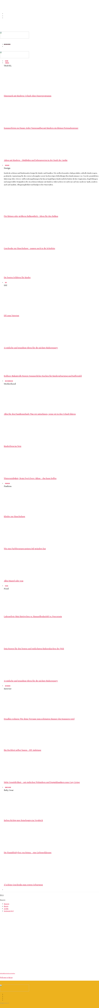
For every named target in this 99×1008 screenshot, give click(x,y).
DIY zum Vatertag (11, 315)
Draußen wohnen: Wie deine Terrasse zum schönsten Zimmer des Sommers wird (39, 719)
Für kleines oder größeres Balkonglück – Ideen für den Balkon (31, 216)
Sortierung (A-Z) (9, 911)
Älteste (6, 906)
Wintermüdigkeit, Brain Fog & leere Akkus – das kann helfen (30, 478)
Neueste (6, 904)
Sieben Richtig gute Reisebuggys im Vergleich (23, 820)
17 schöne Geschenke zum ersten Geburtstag (23, 885)
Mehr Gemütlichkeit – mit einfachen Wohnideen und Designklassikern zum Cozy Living (42, 782)
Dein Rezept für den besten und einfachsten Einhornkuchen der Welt (34, 648)
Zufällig (6, 909)
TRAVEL (7, 62)
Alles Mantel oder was (13, 581)
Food (6, 585)
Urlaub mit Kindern (10, 973)
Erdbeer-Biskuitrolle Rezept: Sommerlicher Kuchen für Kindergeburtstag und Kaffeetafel (43, 376)
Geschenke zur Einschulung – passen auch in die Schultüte (29, 248)
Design (7, 165)
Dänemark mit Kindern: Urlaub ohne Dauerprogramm (27, 96)
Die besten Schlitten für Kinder (17, 277)
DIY (6, 282)
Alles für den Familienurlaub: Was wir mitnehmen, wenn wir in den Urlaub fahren (40, 414)
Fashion (7, 483)
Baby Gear (8, 787)
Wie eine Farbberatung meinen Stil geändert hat (25, 548)
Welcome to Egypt (6, 978)
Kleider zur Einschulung (14, 516)
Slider (4, 973)
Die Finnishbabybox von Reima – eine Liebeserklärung (27, 852)
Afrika (1, 973)
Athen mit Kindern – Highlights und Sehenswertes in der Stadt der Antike (35, 160)
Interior (7, 685)
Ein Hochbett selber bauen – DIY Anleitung (22, 750)
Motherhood (9, 381)
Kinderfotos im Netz (12, 446)
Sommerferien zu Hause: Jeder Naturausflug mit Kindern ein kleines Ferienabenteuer (41, 128)
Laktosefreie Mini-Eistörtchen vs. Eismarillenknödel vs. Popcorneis (33, 616)
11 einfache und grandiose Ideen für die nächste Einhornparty (31, 348)
